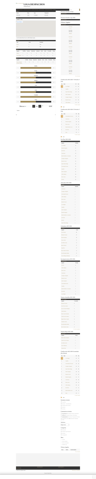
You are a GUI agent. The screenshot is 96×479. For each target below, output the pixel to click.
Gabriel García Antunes (65, 316)
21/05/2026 (70, 26)
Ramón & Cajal (68, 99)
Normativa (21, 9)
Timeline (18, 110)
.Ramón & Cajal (63, 161)
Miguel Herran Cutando (65, 319)
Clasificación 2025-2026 (27, 9)
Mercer (17, 44)
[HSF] (16, 116)
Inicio (18, 9)
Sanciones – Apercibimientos (66, 403)
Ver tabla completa (77, 104)
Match (70, 33)
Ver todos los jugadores (76, 329)
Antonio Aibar (63, 348)
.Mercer (17, 53)
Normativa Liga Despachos (66, 431)
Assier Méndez (18, 55)
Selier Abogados (68, 94)
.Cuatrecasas (63, 153)
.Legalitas (62, 207)
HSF (17, 46)
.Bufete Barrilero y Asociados (66, 288)
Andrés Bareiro (63, 311)
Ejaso (66, 132)
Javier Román (63, 232)
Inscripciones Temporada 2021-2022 (74, 416)
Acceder (63, 439)
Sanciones (63, 407)
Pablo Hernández (64, 237)
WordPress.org (64, 444)
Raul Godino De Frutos (65, 250)
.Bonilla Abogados (64, 148)
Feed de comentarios (65, 442)
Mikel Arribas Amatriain (65, 337)
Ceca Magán (68, 86)
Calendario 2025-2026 (35, 9)
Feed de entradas (64, 441)
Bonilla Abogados (68, 121)
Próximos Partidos (41, 9)
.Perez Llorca (63, 176)
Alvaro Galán (63, 240)
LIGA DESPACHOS (34, 4)
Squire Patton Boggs (69, 91)
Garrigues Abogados (69, 97)
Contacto (54, 9)
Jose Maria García (64, 242)
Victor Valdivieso (64, 345)
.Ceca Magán (63, 145)
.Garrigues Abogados (64, 158)
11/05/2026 (70, 56)
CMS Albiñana (68, 102)
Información (64, 429)
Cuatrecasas (67, 379)
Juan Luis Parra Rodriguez (65, 308)
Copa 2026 (64, 402)
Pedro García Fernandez (65, 313)
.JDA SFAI (63, 150)
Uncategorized (64, 434)
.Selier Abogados (64, 171)
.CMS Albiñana (63, 174)
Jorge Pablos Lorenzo (65, 418)
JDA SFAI (67, 129)
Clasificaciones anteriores (48, 9)
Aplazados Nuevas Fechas (66, 405)
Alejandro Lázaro (64, 321)
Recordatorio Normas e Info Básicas (73, 413)
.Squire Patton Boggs (64, 163)
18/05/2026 (70, 36)
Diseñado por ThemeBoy (76, 470)
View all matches (77, 15)
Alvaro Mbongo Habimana (65, 255)
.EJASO (62, 179)
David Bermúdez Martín (65, 253)
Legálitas (67, 89)
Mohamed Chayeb (64, 234)
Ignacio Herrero (63, 245)
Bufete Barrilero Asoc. (69, 390)
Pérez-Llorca (68, 124)
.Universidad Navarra (64, 166)
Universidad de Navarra (69, 116)
